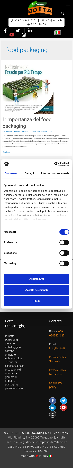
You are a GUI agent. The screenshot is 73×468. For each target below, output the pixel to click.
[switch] (64, 242)
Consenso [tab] (11, 173)
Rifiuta (36, 301)
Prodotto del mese (33, 131)
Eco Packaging (8, 131)
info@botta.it (57, 348)
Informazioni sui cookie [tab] (55, 173)
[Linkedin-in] (52, 407)
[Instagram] (52, 414)
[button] (68, 4)
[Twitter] (63, 400)
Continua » (7, 152)
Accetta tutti (36, 278)
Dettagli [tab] (29, 173)
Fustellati (17, 131)
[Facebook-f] (52, 400)
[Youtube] (63, 407)
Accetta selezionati (36, 289)
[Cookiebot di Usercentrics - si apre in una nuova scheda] (54, 164)
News (24, 131)
